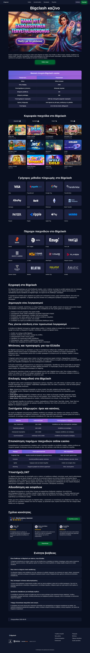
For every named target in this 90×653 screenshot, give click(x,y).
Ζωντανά (34, 121)
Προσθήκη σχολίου (73, 518)
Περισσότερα (45, 543)
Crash (53, 121)
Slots (71, 121)
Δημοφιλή (16, 121)
